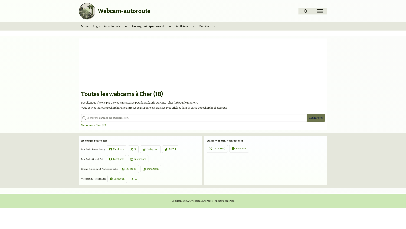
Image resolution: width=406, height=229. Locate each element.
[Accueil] (87, 11)
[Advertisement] (203, 65)
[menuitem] (85, 26)
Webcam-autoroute (124, 11)
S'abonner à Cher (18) (93, 125)
